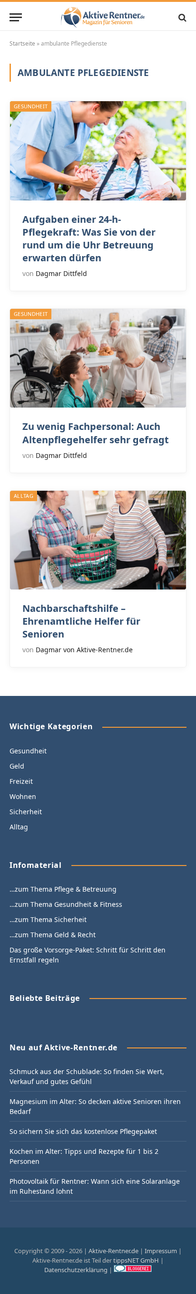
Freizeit (21, 781)
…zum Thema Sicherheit (48, 919)
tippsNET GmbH (136, 1260)
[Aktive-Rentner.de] (102, 17)
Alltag (23, 495)
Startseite (22, 43)
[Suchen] (181, 17)
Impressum (161, 1250)
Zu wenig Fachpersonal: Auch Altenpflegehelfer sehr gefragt (95, 433)
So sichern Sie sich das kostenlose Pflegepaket (83, 1131)
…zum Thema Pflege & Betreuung (63, 889)
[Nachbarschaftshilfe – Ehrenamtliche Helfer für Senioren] (98, 540)
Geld (17, 766)
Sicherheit (26, 811)
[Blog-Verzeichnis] (133, 1269)
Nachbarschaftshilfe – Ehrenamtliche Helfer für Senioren (81, 621)
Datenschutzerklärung (76, 1269)
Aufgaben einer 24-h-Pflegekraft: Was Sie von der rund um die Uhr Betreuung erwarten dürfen (89, 239)
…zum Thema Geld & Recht (53, 934)
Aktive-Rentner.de (113, 1250)
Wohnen (23, 796)
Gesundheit (31, 106)
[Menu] (16, 17)
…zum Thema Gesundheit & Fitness (66, 904)
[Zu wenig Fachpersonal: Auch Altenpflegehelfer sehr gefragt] (98, 358)
